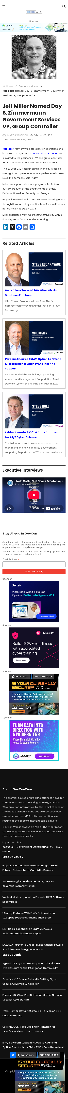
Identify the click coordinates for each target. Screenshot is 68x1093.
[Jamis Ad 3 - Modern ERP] (34, 740)
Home (9, 86)
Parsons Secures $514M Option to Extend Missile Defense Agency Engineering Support (33, 363)
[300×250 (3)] (34, 647)
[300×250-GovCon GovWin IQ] (34, 601)
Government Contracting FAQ (35, 847)
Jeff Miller (8, 148)
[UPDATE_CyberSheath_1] (34, 694)
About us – (9, 847)
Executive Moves (28, 86)
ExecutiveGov (12, 857)
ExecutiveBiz (11, 955)
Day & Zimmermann (45, 153)
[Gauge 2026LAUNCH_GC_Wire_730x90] (34, 27)
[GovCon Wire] (34, 12)
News (30, 139)
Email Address (10, 559)
